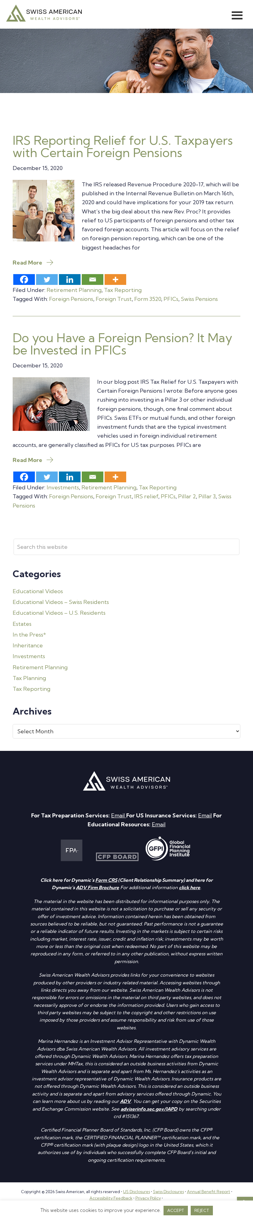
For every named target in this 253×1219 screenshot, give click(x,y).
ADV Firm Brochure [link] (97, 887)
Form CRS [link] (106, 880)
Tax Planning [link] (29, 678)
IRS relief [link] (146, 496)
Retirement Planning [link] (74, 290)
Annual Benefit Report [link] (208, 1191)
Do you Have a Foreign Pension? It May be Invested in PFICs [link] (122, 344)
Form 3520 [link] (147, 298)
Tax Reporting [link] (123, 290)
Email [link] (118, 815)
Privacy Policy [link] (148, 1198)
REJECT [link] (201, 1210)
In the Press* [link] (29, 634)
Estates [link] (22, 623)
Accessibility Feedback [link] (110, 1198)
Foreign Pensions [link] (71, 298)
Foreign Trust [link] (114, 298)
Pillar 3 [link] (207, 496)
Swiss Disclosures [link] (168, 1191)
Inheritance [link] (28, 645)
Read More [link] (27, 262)
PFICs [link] (171, 298)
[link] (44, 19)
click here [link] (189, 887)
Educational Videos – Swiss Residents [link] (61, 601)
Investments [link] (63, 487)
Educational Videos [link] (38, 591)
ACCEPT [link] (175, 1210)
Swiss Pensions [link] (199, 298)
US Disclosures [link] (136, 1191)
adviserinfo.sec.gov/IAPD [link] (149, 1109)
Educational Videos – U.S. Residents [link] (59, 612)
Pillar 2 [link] (187, 496)
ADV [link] (125, 1101)
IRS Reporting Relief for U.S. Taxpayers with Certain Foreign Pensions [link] (123, 146)
